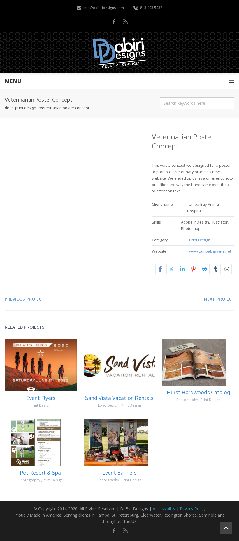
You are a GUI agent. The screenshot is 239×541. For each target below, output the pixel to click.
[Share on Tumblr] (215, 269)
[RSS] (125, 21)
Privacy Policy (192, 508)
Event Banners (119, 472)
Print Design (25, 107)
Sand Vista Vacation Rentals (119, 398)
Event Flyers (40, 398)
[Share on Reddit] (204, 269)
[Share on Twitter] (171, 269)
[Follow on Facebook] (113, 21)
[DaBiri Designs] (119, 53)
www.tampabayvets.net (210, 251)
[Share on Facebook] (160, 269)
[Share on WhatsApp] (226, 269)
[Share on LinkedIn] (182, 269)
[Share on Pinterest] (193, 269)
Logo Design (108, 405)
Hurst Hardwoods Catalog (198, 392)
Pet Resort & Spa (40, 472)
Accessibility (164, 508)
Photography (187, 399)
